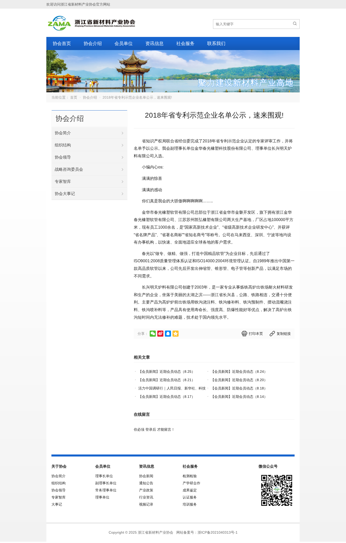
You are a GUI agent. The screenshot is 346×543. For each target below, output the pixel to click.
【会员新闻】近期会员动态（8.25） (166, 372)
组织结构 (63, 145)
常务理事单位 (106, 490)
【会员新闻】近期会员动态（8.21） (166, 380)
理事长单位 (104, 476)
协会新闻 (146, 476)
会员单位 (123, 43)
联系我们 (216, 43)
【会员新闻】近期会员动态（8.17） (166, 397)
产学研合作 (191, 483)
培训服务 (190, 504)
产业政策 (146, 490)
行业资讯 (146, 497)
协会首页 (62, 43)
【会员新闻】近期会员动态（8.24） (239, 372)
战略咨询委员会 (69, 169)
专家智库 (63, 181)
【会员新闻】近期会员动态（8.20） (239, 380)
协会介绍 (93, 43)
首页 (73, 97)
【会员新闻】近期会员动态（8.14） (239, 397)
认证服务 (190, 497)
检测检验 (190, 476)
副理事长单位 (106, 483)
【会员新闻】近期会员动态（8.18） (239, 388)
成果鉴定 (190, 490)
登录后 (150, 429)
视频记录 (146, 504)
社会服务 (185, 43)
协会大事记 (65, 193)
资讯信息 (154, 43)
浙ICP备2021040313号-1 (218, 532)
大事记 (56, 504)
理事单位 (102, 497)
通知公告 (146, 483)
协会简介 (63, 133)
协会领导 (63, 157)
